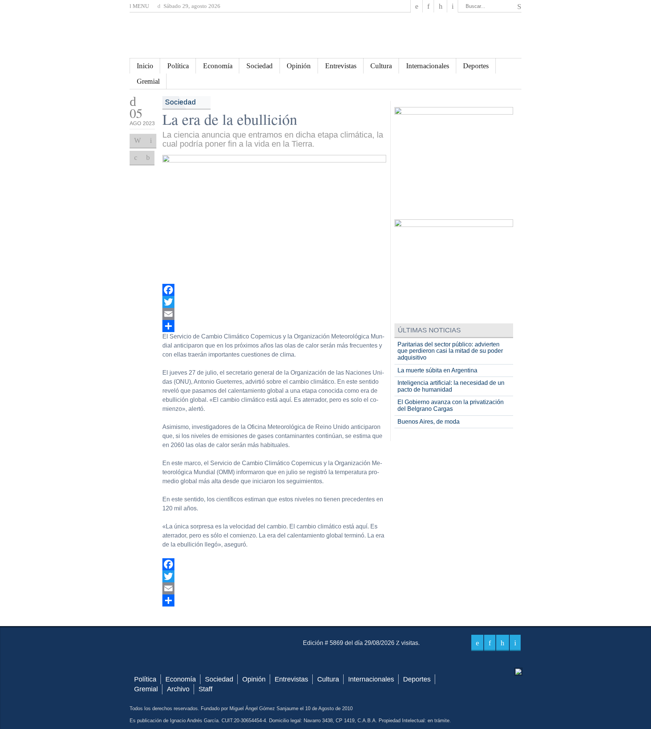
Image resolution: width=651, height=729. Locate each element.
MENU (140, 6)
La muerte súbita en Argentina (437, 370)
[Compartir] (274, 326)
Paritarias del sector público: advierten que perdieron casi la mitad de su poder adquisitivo (450, 351)
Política (178, 66)
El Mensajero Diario (325, 35)
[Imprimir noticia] (137, 140)
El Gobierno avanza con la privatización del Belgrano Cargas (450, 405)
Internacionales (427, 66)
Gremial (148, 81)
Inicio (145, 66)
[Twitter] (274, 302)
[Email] (274, 314)
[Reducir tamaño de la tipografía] (148, 157)
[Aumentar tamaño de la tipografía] (136, 157)
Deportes (476, 66)
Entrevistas (340, 66)
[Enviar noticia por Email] (150, 140)
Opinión (299, 66)
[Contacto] (452, 6)
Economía (217, 66)
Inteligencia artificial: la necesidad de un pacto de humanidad (450, 386)
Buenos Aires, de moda (428, 421)
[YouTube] (440, 6)
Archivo (178, 689)
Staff (205, 689)
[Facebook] (417, 6)
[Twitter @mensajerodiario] (428, 6)
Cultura (381, 66)
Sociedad (259, 66)
